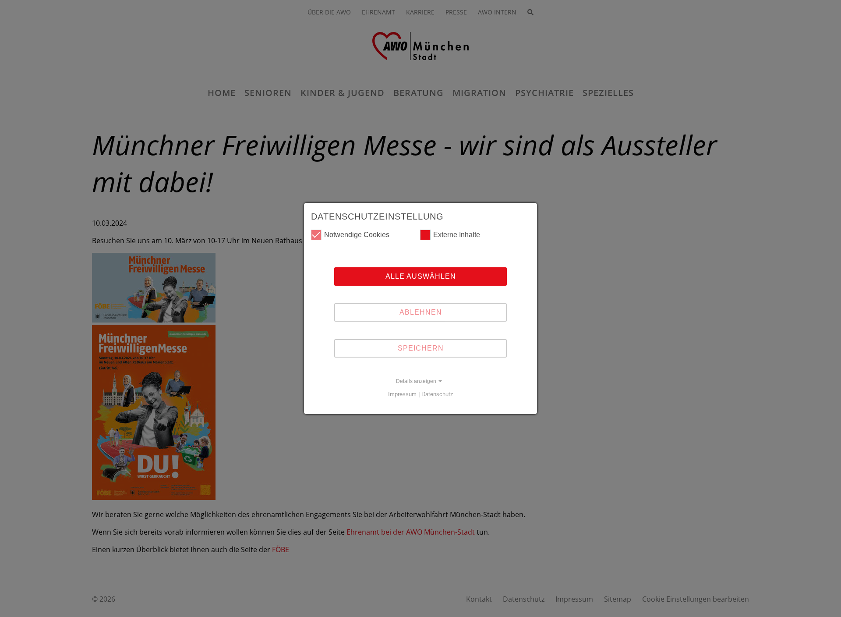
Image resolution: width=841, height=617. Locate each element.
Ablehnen (420, 312)
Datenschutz (437, 394)
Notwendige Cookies (356, 234)
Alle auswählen (420, 276)
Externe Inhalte (456, 234)
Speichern (421, 348)
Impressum (402, 394)
